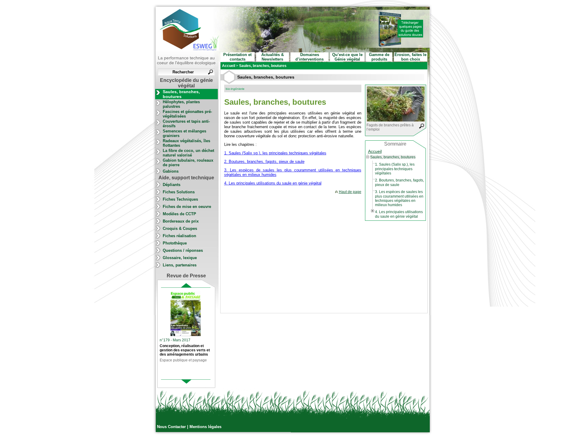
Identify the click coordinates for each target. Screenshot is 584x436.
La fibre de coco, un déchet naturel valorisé (188, 152)
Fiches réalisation (179, 236)
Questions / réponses (183, 250)
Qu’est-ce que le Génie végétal (347, 57)
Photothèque (175, 243)
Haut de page (350, 192)
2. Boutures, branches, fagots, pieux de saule (264, 161)
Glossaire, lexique (180, 257)
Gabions (171, 171)
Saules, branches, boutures (181, 94)
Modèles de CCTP (179, 214)
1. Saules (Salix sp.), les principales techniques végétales (275, 153)
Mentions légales (205, 426)
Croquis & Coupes (180, 228)
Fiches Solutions (179, 192)
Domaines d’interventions (309, 57)
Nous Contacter (172, 426)
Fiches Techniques (180, 199)
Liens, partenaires (179, 265)
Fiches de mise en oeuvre (187, 206)
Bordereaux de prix (181, 221)
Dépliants (171, 184)
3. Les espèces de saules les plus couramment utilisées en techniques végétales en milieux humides (399, 198)
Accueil (375, 151)
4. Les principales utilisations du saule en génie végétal (273, 183)
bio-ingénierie (235, 88)
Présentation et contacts (237, 57)
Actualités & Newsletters (272, 57)
